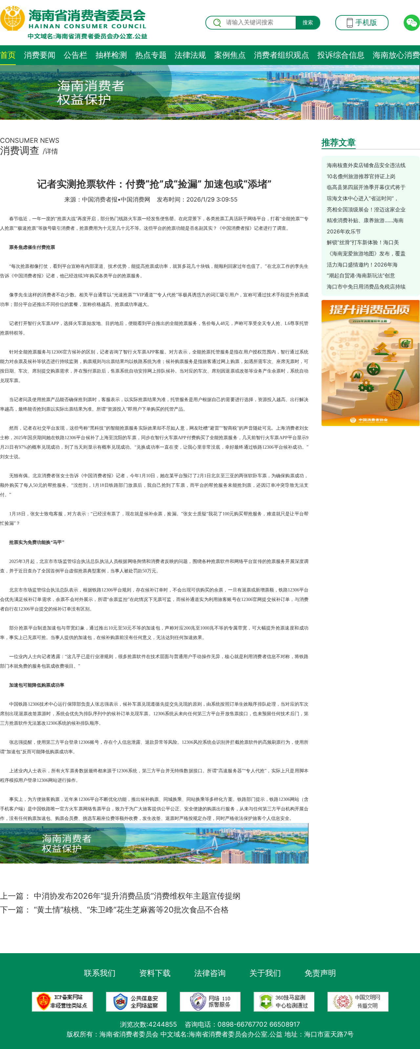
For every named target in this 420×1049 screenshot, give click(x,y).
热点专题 (151, 55)
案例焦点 (230, 55)
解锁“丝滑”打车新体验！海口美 (363, 242)
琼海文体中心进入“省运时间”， (363, 198)
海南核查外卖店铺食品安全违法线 (366, 165)
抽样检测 (111, 55)
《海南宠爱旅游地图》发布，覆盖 (366, 253)
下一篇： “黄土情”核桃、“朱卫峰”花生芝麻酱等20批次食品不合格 (114, 909)
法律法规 (190, 55)
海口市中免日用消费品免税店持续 (366, 286)
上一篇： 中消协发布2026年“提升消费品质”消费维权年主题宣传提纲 (120, 896)
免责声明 (320, 973)
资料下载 (155, 973)
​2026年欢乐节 (344, 231)
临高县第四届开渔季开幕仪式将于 (366, 187)
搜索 (308, 22)
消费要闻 (39, 55)
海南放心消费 (396, 55)
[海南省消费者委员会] (73, 22)
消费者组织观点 (281, 55)
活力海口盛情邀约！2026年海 (362, 264)
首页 (8, 55)
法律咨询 (210, 973)
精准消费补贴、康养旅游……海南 (365, 220)
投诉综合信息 (341, 55)
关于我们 (265, 973)
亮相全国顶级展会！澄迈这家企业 (366, 209)
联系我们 (100, 973)
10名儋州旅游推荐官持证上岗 (361, 176)
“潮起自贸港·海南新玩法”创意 (361, 275)
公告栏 (75, 55)
